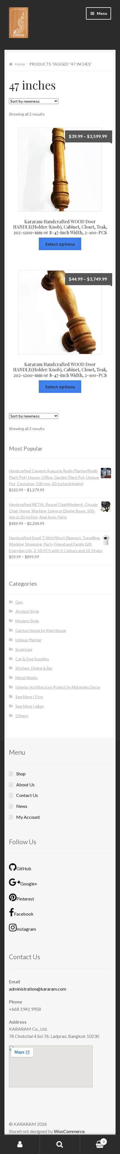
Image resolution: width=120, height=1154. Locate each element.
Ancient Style (27, 611)
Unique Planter (28, 639)
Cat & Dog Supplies (32, 658)
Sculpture (23, 649)
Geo (19, 602)
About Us (25, 784)
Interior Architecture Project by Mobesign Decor (57, 687)
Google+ (28, 883)
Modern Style (27, 620)
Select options (60, 244)
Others (21, 715)
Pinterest (25, 898)
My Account (28, 817)
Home (20, 64)
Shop (21, 773)
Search (60, 1144)
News (21, 806)
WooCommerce (69, 1131)
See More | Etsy (29, 696)
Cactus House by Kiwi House (40, 630)
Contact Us (27, 795)
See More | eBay (29, 706)
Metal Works (26, 677)
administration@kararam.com (37, 988)
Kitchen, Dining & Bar (33, 668)
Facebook (23, 913)
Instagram (26, 929)
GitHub (23, 868)
